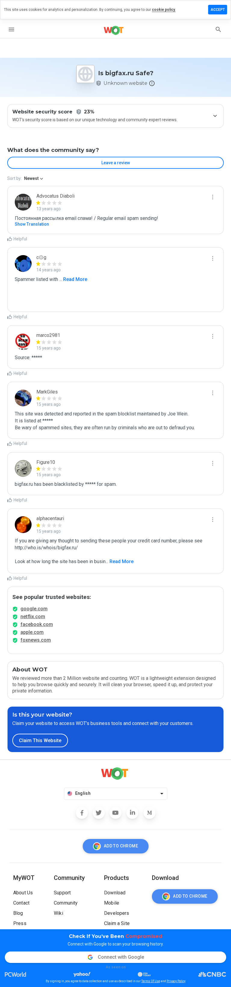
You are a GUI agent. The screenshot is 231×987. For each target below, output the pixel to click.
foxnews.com (35, 640)
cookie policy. (164, 10)
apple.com (32, 632)
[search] (218, 29)
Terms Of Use (150, 981)
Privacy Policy (176, 981)
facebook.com (36, 624)
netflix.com (32, 616)
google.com (34, 609)
